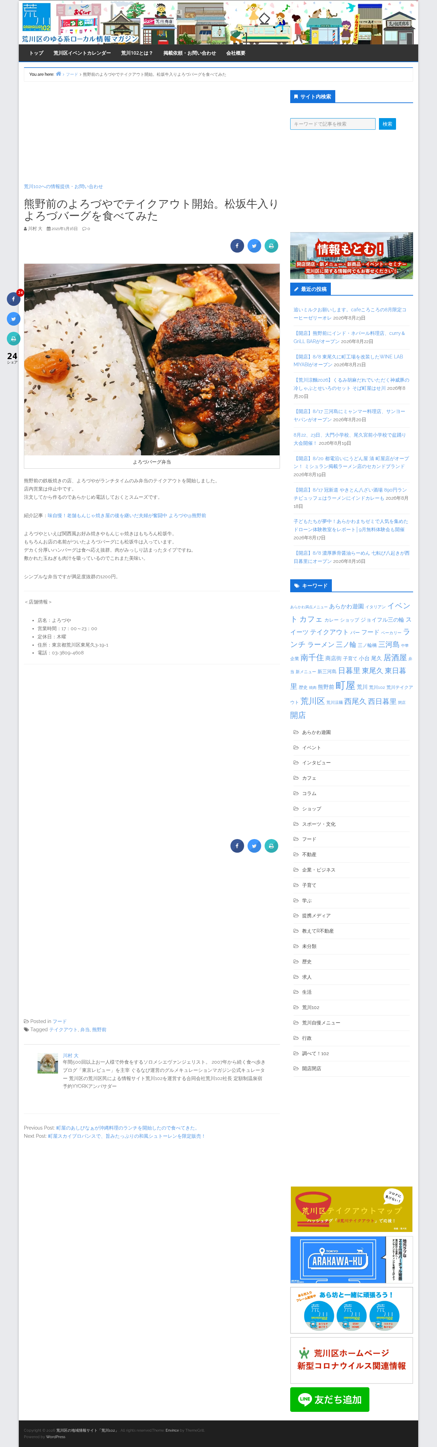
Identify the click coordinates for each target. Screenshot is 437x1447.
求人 (307, 977)
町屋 (345, 685)
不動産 (309, 854)
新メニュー (306, 671)
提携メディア (316, 915)
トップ (36, 52)
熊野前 (99, 1029)
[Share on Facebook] (237, 250)
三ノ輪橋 (367, 645)
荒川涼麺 (334, 702)
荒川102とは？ (137, 52)
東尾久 (372, 670)
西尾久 (355, 701)
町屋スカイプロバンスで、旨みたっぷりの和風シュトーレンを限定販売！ (127, 1136)
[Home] (58, 73)
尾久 (376, 658)
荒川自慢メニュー (321, 1022)
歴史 (303, 687)
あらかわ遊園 (346, 606)
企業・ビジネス (319, 870)
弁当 (85, 1029)
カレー (331, 620)
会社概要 (235, 52)
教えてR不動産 (318, 931)
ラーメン (321, 644)
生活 (307, 992)
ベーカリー (391, 632)
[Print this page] (271, 250)
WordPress (55, 1437)
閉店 (402, 702)
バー (355, 632)
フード (60, 1021)
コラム (309, 793)
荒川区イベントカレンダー (82, 52)
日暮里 (349, 670)
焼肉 (312, 687)
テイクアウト (63, 1029)
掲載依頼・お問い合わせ (190, 52)
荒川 (362, 687)
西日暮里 (382, 701)
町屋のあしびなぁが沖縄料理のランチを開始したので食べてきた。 (128, 1128)
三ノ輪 (346, 645)
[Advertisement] (152, 132)
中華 (405, 645)
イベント (311, 747)
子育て (350, 658)
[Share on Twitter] (254, 250)
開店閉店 (311, 1068)
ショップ (349, 620)
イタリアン (375, 607)
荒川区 (312, 701)
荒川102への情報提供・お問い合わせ (63, 186)
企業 (294, 658)
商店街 (333, 658)
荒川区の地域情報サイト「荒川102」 (87, 1430)
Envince (172, 1430)
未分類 (309, 946)
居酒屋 (395, 657)
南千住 (312, 657)
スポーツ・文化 (319, 824)
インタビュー (316, 762)
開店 (298, 715)
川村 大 (71, 1055)
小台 (364, 658)
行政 (307, 1038)
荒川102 (377, 687)
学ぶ (307, 900)
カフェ (311, 618)
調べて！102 (315, 1053)
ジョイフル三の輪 (382, 619)
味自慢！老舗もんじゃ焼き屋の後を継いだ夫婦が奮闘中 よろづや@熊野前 (127, 515)
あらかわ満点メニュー (309, 607)
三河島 (389, 644)
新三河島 (327, 671)
